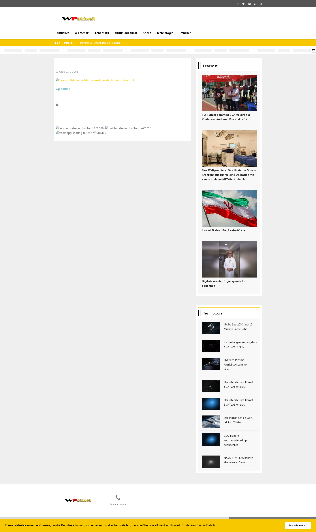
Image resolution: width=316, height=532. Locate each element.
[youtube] (261, 4)
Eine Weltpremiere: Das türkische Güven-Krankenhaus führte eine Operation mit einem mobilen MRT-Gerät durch (229, 174)
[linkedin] (255, 4)
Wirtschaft (82, 33)
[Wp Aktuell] (77, 500)
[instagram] (249, 4)
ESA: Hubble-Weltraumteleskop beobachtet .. (235, 440)
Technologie (164, 33)
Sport (147, 33)
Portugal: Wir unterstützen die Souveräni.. (101, 42)
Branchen (185, 33)
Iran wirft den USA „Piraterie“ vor (223, 230)
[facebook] (238, 4)
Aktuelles (63, 33)
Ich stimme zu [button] (297, 525)
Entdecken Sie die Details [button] (198, 525)
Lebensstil (102, 33)
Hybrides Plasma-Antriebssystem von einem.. (236, 364)
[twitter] (243, 4)
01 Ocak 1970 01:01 (67, 71)
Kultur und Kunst (125, 33)
